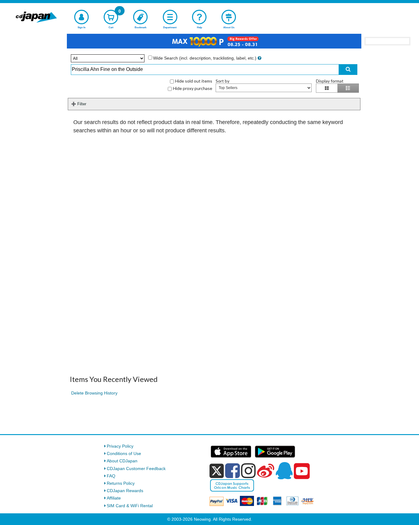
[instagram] (248, 470)
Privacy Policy (120, 446)
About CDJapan (122, 460)
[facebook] (232, 470)
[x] (217, 471)
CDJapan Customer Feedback (136, 468)
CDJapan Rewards (125, 490)
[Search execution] (348, 69)
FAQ (111, 475)
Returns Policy (121, 483)
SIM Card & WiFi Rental (130, 505)
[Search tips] (259, 58)
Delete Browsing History (94, 393)
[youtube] (302, 471)
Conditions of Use (124, 453)
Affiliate (114, 498)
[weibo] (265, 470)
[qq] (284, 470)
